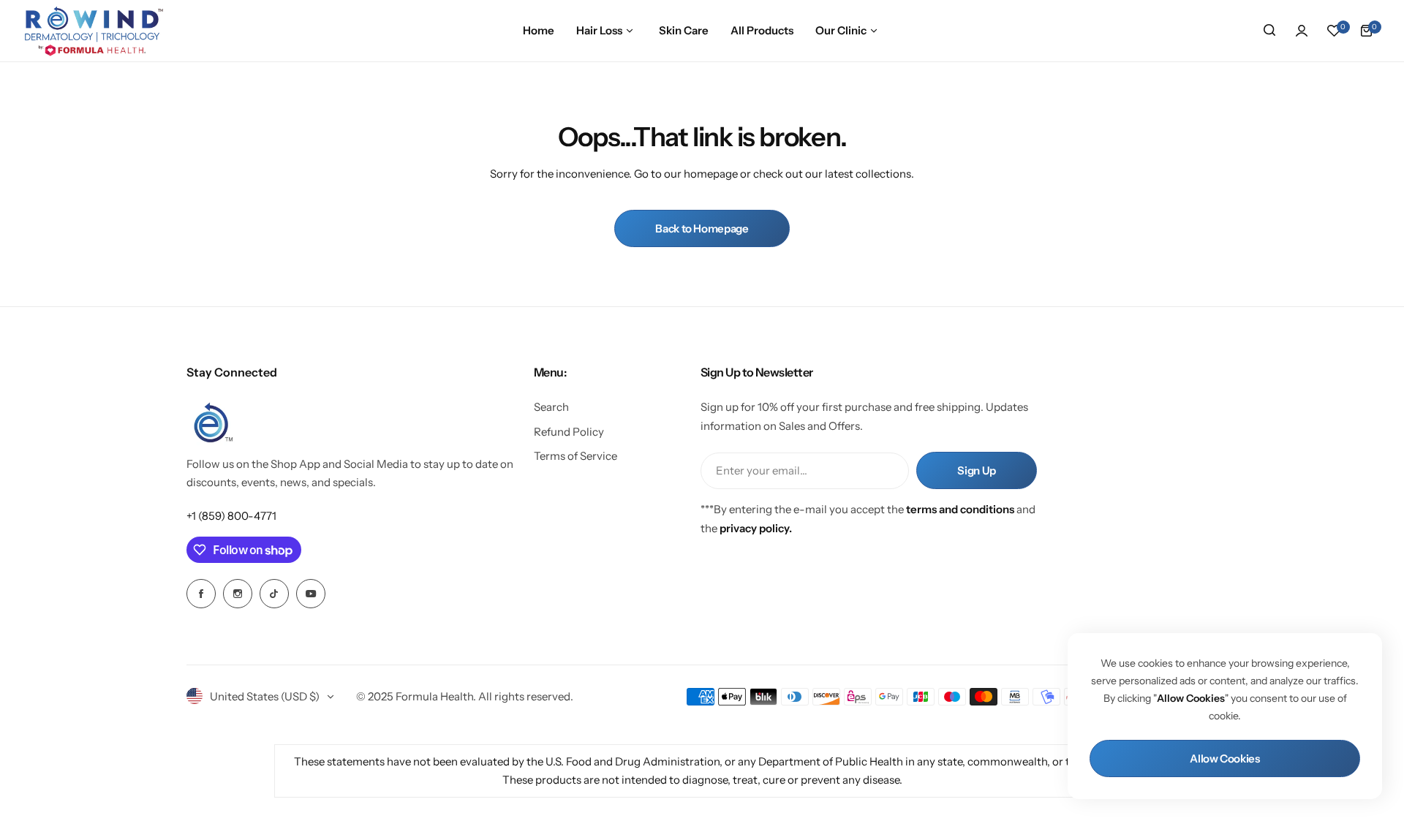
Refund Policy (569, 432)
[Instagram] (237, 593)
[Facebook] (201, 593)
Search (551, 407)
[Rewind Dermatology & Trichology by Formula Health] (93, 31)
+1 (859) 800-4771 (231, 516)
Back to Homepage (701, 228)
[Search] (1269, 31)
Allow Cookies (1224, 758)
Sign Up (976, 470)
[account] (1302, 31)
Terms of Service (575, 456)
